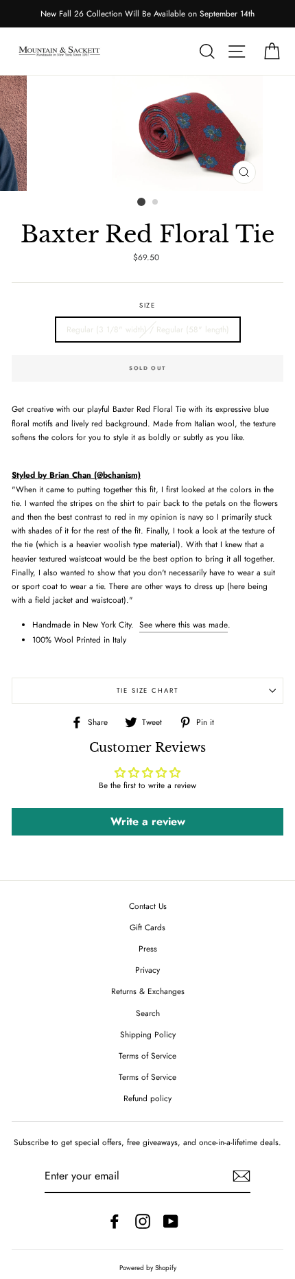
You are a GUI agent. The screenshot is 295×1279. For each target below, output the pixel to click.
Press (148, 948)
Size (147, 305)
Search (148, 1013)
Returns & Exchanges (148, 991)
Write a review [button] (147, 821)
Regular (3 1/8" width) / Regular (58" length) (148, 329)
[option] (147, 14)
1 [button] (141, 202)
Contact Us (148, 906)
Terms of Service (147, 1055)
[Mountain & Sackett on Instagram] (142, 1221)
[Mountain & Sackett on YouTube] (170, 1221)
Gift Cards (147, 927)
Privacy (147, 970)
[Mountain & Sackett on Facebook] (114, 1221)
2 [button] (155, 202)
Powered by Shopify (147, 1268)
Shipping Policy (148, 1034)
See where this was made (183, 624)
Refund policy (147, 1098)
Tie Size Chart (147, 690)
